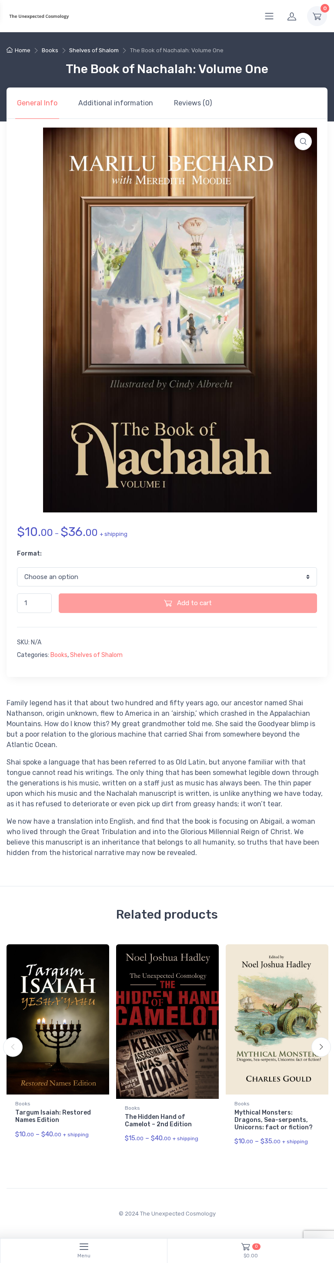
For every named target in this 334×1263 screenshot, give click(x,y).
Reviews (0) (193, 103)
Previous (13, 1047)
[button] (303, 141)
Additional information (115, 103)
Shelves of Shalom (94, 50)
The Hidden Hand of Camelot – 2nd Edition (158, 1120)
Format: (29, 553)
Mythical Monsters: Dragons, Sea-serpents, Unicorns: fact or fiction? (273, 1120)
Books (50, 50)
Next (321, 1047)
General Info (37, 103)
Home (22, 50)
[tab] (37, 103)
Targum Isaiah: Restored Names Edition (53, 1116)
